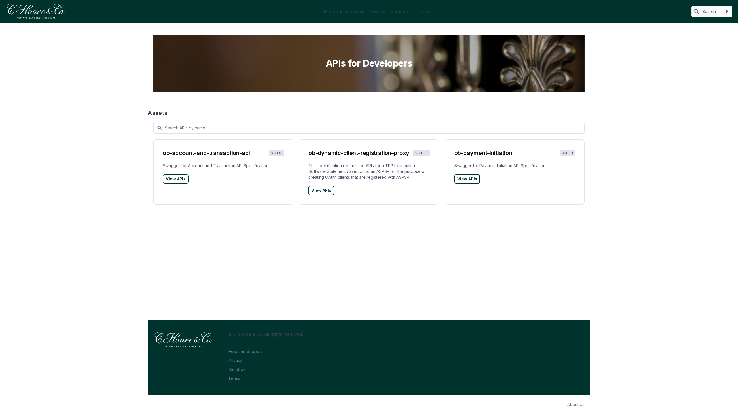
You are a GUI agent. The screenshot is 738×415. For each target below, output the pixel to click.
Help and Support (343, 11)
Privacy (377, 11)
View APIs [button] (176, 178)
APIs (313, 11)
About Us (576, 404)
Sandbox (401, 11)
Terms (423, 11)
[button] (711, 11)
